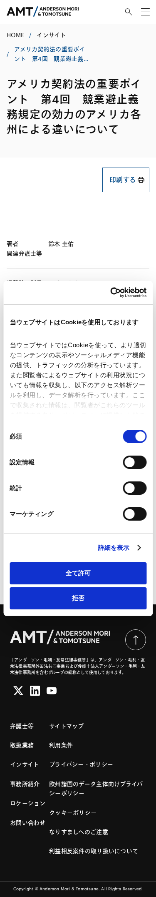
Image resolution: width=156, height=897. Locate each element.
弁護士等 (22, 726)
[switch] (134, 462)
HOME (15, 35)
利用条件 (61, 745)
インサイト (51, 35)
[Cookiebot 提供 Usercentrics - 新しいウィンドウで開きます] (111, 292)
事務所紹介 (25, 784)
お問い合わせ (28, 823)
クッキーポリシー (73, 813)
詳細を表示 (114, 547)
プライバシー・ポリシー (81, 764)
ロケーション (28, 803)
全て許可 (78, 572)
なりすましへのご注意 (78, 832)
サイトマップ (66, 726)
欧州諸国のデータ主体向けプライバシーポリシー (96, 788)
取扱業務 (22, 745)
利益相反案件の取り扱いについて (93, 851)
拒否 (78, 597)
